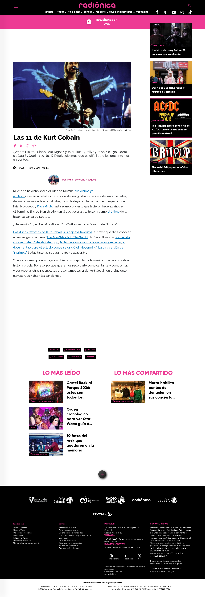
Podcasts (101, 12)
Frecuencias (142, 12)
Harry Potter (158, 45)
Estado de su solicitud (68, 546)
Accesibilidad (110, 574)
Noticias (49, 12)
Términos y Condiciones (69, 548)
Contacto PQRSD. (175, 541)
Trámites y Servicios (67, 541)
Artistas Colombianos (123, 401)
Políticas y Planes (20, 538)
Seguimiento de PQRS (159, 551)
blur (155, 162)
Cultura (88, 12)
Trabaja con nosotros (68, 530)
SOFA (155, 83)
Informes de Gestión (22, 541)
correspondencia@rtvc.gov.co (164, 538)
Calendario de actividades (71, 533)
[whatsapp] (27, 145)
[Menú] (16, 6)
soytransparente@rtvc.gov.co (163, 571)
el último (113, 211)
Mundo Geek (74, 12)
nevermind (76, 357)
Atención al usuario (67, 528)
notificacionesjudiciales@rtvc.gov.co (166, 564)
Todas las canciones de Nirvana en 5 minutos (90, 242)
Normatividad (19, 536)
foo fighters (158, 121)
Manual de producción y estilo (26, 543)
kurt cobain (57, 357)
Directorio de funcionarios (70, 543)
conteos (55, 349)
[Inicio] (97, 4)
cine (34, 428)
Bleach (91, 357)
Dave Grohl (45, 206)
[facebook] (14, 145)
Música (60, 12)
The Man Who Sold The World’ (67, 237)
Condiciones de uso (113, 572)
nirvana (91, 349)
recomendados (73, 349)
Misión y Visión (19, 530)
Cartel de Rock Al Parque (42, 401)
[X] (21, 145)
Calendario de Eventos (120, 12)
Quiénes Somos (20, 528)
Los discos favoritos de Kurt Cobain (37, 232)
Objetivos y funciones (22, 533)
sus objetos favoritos (77, 232)
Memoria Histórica (39, 454)
